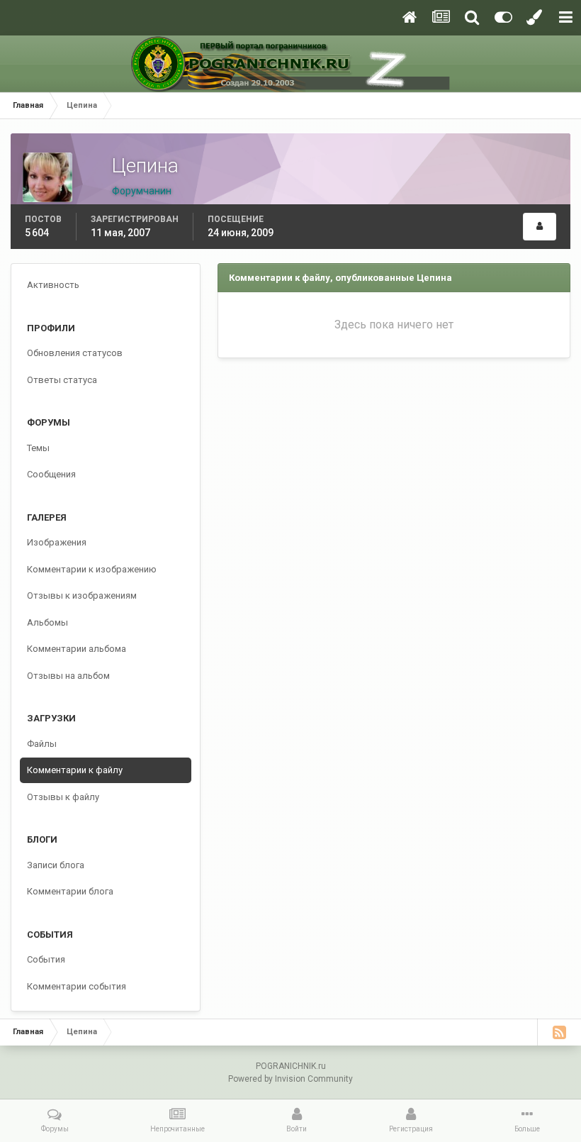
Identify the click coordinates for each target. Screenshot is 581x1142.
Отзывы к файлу (63, 797)
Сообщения (51, 474)
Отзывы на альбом (68, 675)
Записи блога (55, 865)
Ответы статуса (62, 380)
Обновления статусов (75, 353)
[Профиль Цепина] (539, 226)
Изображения (56, 542)
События (46, 959)
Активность (53, 284)
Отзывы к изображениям (82, 595)
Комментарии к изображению (92, 569)
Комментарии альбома (76, 648)
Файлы (42, 743)
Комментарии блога (70, 891)
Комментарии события (76, 986)
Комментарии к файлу (75, 770)
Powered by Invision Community (290, 1079)
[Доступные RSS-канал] (559, 1032)
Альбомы (47, 622)
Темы (38, 448)
